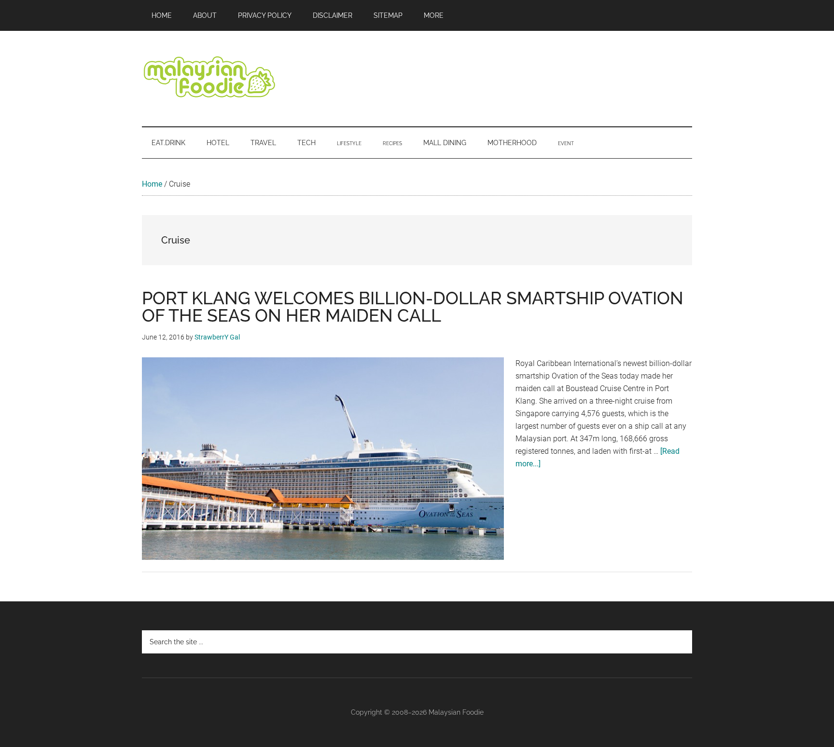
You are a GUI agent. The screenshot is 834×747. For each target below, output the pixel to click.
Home (152, 184)
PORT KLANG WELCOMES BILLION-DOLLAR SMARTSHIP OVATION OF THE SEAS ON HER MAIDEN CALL (412, 307)
